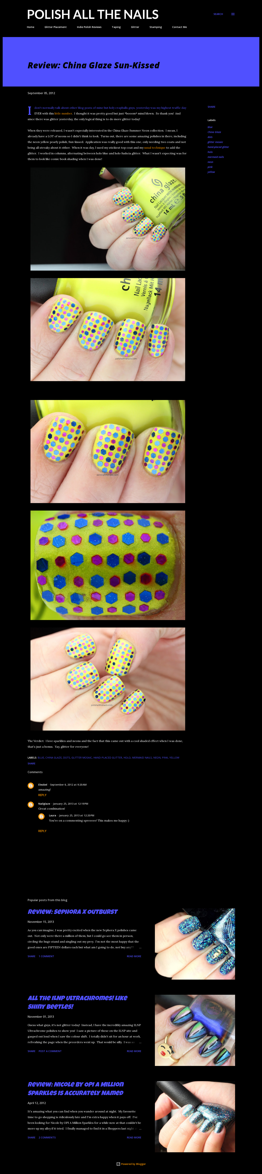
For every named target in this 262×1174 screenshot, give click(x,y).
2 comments (47, 1137)
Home (30, 27)
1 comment (46, 956)
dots (210, 137)
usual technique (154, 147)
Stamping (156, 27)
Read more (134, 956)
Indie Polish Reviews (89, 27)
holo (210, 152)
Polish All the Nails (93, 14)
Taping (116, 27)
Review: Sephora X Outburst (72, 912)
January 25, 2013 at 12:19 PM (70, 803)
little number (63, 113)
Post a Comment (50, 1051)
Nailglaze (44, 803)
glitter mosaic (215, 142)
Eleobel (42, 784)
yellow (211, 172)
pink (210, 167)
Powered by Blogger (133, 1164)
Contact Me (179, 27)
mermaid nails (216, 157)
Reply (42, 795)
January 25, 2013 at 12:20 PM (76, 815)
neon (210, 162)
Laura (52, 815)
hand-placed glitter (218, 147)
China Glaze (214, 132)
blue (210, 127)
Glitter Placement (56, 27)
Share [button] (211, 106)
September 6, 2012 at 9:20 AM (68, 784)
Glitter (135, 27)
